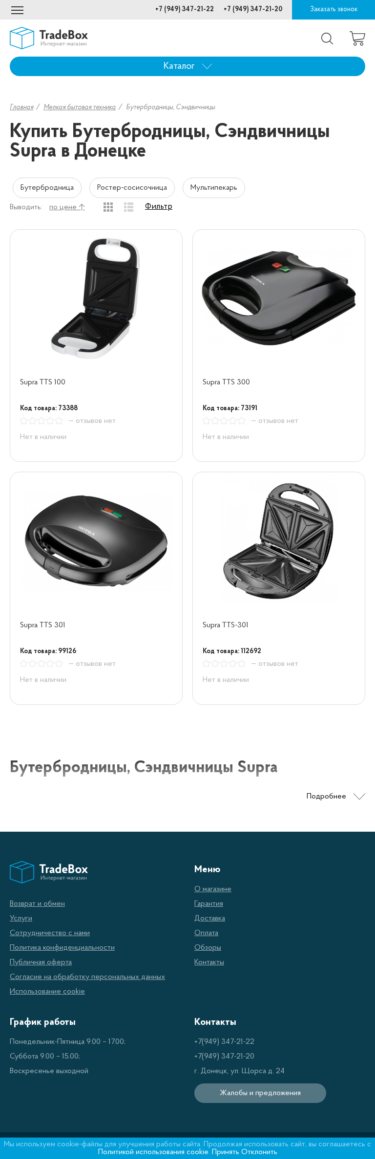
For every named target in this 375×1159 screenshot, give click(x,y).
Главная (21, 107)
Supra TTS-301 (226, 625)
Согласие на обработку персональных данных (87, 977)
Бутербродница (47, 188)
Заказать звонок (333, 9)
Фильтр (158, 206)
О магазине (212, 889)
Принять (225, 1152)
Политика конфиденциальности (62, 948)
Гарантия (208, 904)
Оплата (206, 933)
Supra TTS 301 (42, 625)
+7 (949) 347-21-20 (253, 9)
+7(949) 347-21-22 (224, 1042)
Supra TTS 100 (42, 382)
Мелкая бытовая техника (79, 107)
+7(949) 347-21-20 (224, 1056)
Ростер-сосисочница (132, 188)
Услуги (21, 918)
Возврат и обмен (37, 904)
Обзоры (207, 948)
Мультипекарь (213, 188)
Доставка (209, 918)
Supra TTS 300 (226, 382)
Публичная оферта (41, 962)
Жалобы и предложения (260, 1093)
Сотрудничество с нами (50, 933)
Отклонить (259, 1152)
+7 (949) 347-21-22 (184, 9)
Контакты (209, 962)
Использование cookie (47, 992)
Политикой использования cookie (153, 1152)
